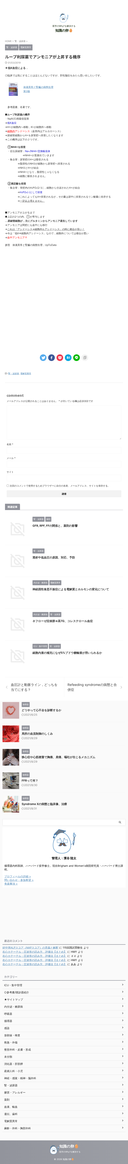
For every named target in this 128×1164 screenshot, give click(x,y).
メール (11, 458)
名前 (10, 444)
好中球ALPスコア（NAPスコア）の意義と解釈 (30, 947)
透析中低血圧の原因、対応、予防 (53, 557)
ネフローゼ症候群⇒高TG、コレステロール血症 (62, 621)
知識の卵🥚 (64, 30)
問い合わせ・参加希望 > (19, 880)
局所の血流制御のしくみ (37, 733)
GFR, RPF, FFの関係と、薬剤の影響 (55, 525)
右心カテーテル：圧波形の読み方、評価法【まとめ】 (34, 951)
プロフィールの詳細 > (17, 876)
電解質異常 (25, 373)
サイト (10, 471)
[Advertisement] (64, 277)
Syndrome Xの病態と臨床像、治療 (44, 804)
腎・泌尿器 (13, 373)
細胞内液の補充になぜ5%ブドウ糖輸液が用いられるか (67, 652)
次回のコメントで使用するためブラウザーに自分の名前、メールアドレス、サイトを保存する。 (60, 485)
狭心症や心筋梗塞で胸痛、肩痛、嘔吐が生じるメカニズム (58, 757)
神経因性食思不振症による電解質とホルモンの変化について (70, 589)
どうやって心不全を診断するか (41, 710)
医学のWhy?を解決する (69, 1152)
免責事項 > (11, 883)
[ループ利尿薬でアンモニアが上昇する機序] (68, 357)
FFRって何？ (30, 780)
